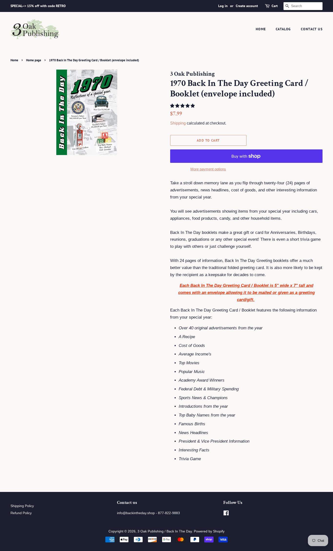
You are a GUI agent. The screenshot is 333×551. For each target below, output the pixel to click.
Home (261, 29)
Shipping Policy (22, 506)
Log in (223, 6)
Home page (33, 60)
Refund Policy (21, 513)
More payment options (208, 169)
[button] (183, 106)
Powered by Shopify (209, 531)
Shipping (178, 123)
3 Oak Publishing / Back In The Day (164, 531)
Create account (247, 6)
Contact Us (312, 29)
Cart (275, 6)
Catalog (283, 29)
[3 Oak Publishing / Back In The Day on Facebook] (226, 514)
